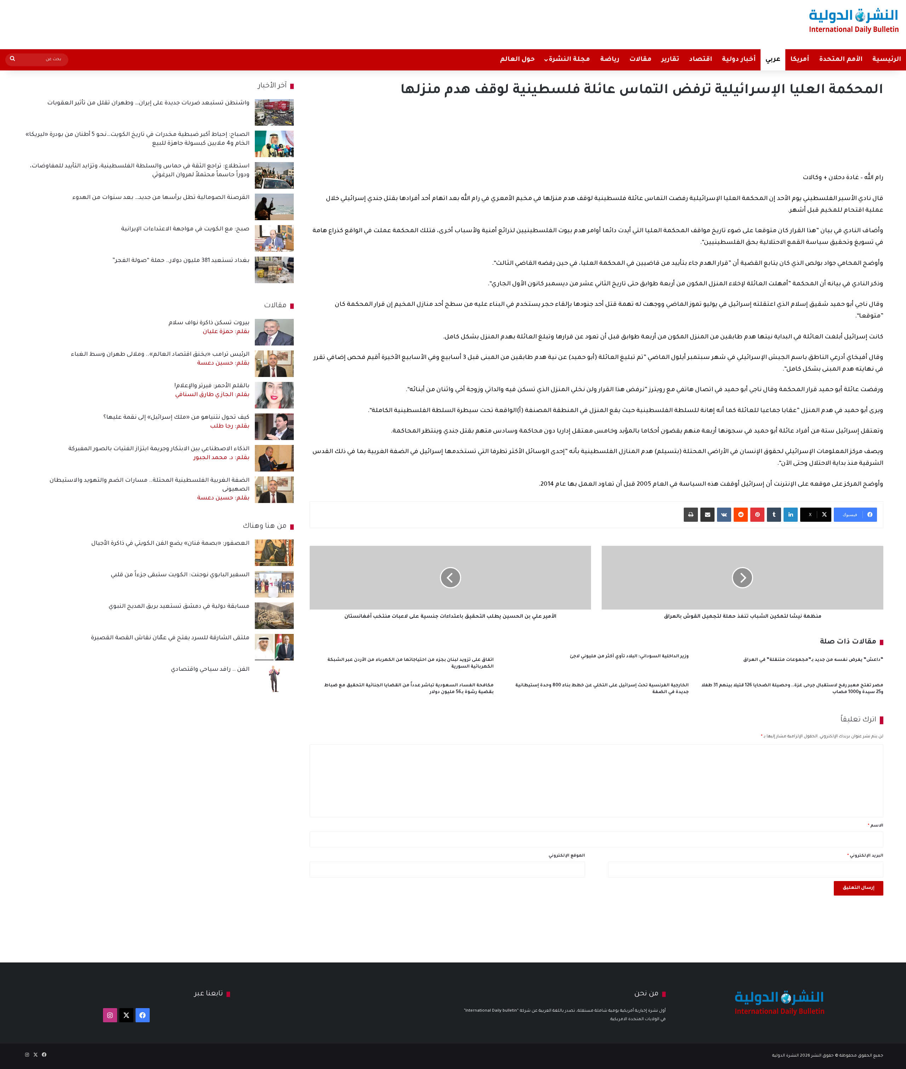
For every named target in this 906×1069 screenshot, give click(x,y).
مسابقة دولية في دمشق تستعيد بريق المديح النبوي (179, 607)
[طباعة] (691, 515)
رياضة (609, 59)
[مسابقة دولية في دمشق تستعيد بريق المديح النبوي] (274, 615)
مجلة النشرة (569, 59)
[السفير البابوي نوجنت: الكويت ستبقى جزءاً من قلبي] (274, 584)
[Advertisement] (300, 23)
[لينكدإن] (791, 515)
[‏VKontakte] (724, 515)
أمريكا (799, 59)
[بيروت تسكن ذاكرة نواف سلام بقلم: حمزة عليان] (274, 332)
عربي (772, 59)
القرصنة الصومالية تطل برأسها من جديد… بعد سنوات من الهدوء (161, 198)
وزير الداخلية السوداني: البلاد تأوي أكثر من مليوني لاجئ (629, 656)
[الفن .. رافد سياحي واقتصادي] (274, 678)
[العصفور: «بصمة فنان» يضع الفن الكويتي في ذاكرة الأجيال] (274, 552)
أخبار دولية (739, 59)
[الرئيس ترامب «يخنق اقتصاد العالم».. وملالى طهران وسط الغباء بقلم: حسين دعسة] (274, 363)
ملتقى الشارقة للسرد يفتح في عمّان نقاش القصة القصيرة (170, 638)
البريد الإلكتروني (865, 856)
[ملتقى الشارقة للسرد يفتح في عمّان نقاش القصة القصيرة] (274, 647)
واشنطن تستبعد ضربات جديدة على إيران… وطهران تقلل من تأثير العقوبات (148, 103)
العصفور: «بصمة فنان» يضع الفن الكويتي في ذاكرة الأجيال (170, 544)
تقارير (670, 59)
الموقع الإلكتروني (567, 856)
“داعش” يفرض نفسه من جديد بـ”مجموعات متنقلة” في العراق (813, 660)
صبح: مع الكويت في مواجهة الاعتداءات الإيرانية (185, 229)
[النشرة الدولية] (854, 20)
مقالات (640, 59)
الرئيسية (886, 59)
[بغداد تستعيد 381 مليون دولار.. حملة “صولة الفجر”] (274, 270)
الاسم (875, 826)
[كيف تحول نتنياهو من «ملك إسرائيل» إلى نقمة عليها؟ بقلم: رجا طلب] (274, 426)
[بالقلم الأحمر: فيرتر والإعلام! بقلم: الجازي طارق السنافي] (274, 395)
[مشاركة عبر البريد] (707, 515)
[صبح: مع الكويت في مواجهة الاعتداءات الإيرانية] (274, 238)
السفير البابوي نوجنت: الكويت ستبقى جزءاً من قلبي (180, 575)
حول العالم (517, 59)
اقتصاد (700, 59)
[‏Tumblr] (774, 515)
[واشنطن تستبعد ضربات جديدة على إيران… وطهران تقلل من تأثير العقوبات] (274, 112)
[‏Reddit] (741, 515)
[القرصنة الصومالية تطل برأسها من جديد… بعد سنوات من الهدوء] (274, 207)
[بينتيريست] (757, 515)
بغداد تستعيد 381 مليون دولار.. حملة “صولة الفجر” (181, 261)
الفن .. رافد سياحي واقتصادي (210, 670)
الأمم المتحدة (840, 59)
